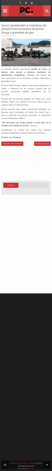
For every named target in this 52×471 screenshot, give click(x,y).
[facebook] (20, 3)
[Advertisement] (9, 248)
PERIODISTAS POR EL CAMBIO (22, 463)
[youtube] (32, 3)
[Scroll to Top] (47, 465)
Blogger (31, 469)
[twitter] (26, 3)
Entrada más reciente (12, 143)
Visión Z (10, 185)
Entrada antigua (42, 143)
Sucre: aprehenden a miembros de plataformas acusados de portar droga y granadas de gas (23, 29)
